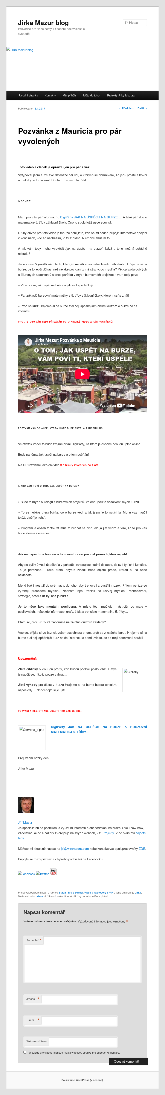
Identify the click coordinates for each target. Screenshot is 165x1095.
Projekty (108, 833)
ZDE (142, 848)
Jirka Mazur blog (43, 22)
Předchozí (126, 108)
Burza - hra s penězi (71, 892)
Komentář (33, 940)
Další (142, 108)
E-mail (32, 1020)
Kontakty (50, 95)
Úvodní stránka (28, 95)
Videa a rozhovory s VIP (98, 892)
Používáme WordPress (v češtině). (82, 1080)
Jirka (138, 892)
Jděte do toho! (91, 95)
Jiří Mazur (25, 822)
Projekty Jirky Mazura (120, 95)
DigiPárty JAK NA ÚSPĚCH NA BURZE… (90, 217)
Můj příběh (69, 95)
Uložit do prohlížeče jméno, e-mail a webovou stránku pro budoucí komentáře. (74, 1052)
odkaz (39, 896)
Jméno (32, 998)
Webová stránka (36, 1041)
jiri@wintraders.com (74, 848)
